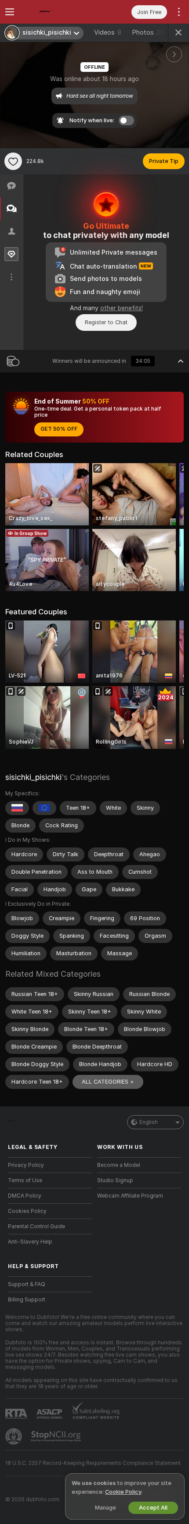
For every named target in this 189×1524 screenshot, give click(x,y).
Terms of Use (25, 1180)
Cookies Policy (27, 1211)
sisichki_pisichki (33, 777)
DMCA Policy (24, 1196)
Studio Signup (115, 1180)
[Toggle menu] (9, 12)
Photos (148, 32)
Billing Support (26, 1300)
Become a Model (118, 1165)
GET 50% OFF (58, 429)
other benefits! (121, 308)
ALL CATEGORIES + (108, 1081)
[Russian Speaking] (17, 808)
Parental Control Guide (36, 1226)
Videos (107, 32)
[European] (44, 808)
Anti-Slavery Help (30, 1242)
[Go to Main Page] (56, 12)
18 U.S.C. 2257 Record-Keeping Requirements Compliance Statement (93, 1463)
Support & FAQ (26, 1284)
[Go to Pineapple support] (14, 1436)
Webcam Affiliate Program (130, 1196)
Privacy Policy (26, 1165)
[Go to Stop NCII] (57, 1436)
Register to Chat (106, 322)
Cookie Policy (123, 1492)
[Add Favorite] (13, 161)
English (148, 1122)
